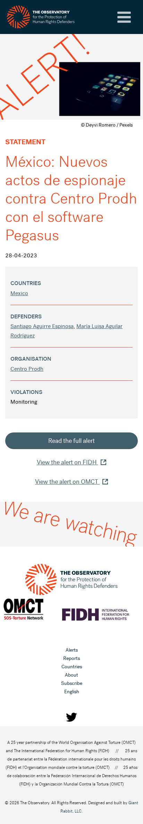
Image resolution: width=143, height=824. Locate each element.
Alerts (72, 650)
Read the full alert (71, 441)
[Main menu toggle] (124, 17)
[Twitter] (71, 717)
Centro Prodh (26, 369)
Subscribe (71, 683)
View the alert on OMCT (67, 482)
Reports (71, 658)
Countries (71, 667)
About (71, 675)
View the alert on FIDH (67, 462)
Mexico (19, 293)
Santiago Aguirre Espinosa (42, 326)
